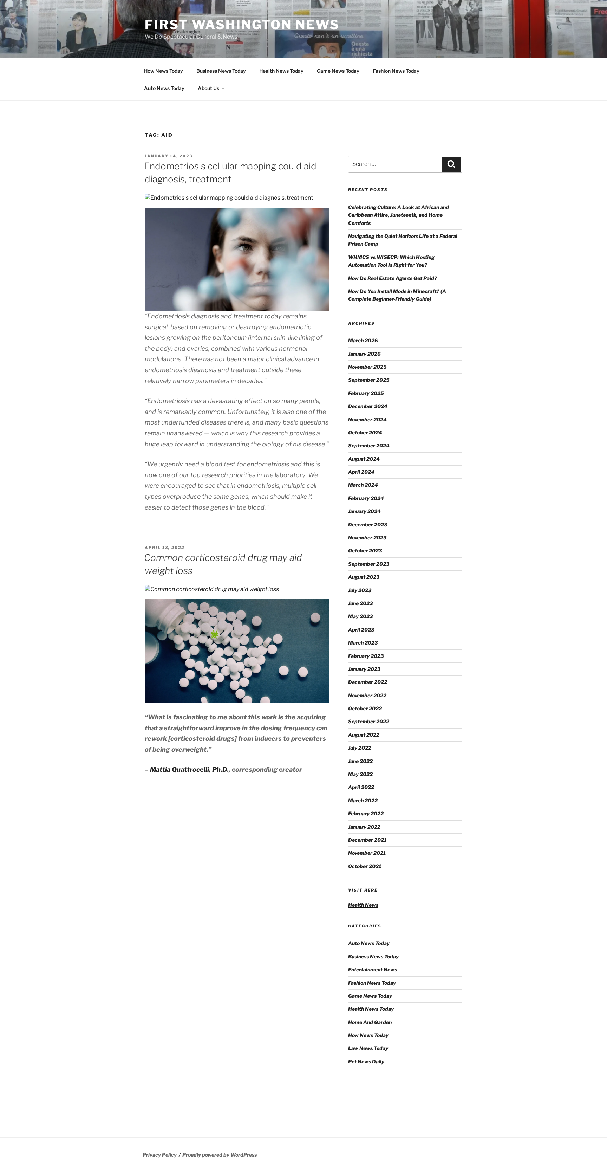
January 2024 (364, 511)
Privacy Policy (160, 1155)
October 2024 (365, 432)
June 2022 (360, 761)
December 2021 (367, 840)
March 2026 (363, 340)
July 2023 (359, 590)
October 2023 (365, 551)
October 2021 (364, 866)
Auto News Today (164, 88)
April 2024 (361, 472)
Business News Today (221, 71)
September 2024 (369, 445)
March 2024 (363, 485)
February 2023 (366, 656)
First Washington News (242, 24)
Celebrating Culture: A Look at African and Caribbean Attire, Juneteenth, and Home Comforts (398, 215)
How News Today (163, 71)
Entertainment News (372, 969)
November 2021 (367, 853)
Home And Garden (370, 1022)
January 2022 (364, 827)
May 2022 (360, 774)
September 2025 (369, 380)
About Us (208, 88)
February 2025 (366, 393)
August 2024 (364, 459)
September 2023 (368, 564)
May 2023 (360, 616)
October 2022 (365, 708)
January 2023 (364, 669)
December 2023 (367, 525)
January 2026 (364, 354)
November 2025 (367, 367)
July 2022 (359, 748)
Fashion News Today (396, 71)
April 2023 (361, 630)
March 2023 (363, 643)
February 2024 (366, 498)
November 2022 (367, 695)
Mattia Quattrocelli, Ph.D (188, 769)
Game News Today (338, 71)
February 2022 (366, 813)
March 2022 (363, 800)
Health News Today (281, 71)
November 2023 (367, 538)
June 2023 (360, 603)
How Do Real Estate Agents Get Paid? (392, 278)
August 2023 (363, 577)
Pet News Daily (366, 1062)
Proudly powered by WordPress (219, 1155)
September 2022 (368, 721)
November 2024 (367, 419)
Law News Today (368, 1048)
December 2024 (367, 406)
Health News (363, 905)
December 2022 (367, 682)
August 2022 (363, 735)
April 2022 (361, 787)
